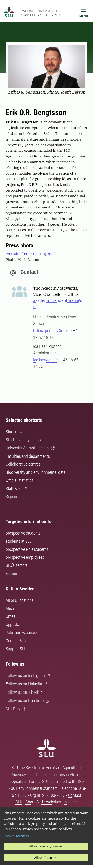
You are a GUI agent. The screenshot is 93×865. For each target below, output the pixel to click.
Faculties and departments (28, 456)
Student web (16, 431)
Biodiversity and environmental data (35, 472)
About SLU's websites (43, 801)
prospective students (23, 533)
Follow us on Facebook (25, 700)
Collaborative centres (23, 464)
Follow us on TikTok (22, 692)
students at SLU (19, 541)
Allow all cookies (45, 858)
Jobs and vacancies (22, 632)
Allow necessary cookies (45, 846)
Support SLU (16, 648)
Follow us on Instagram (25, 675)
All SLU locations (20, 600)
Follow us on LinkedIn (24, 683)
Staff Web (14, 488)
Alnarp (11, 608)
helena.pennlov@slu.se (52, 330)
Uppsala (12, 624)
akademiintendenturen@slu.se (58, 303)
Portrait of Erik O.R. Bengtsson (31, 254)
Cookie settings (16, 836)
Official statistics (19, 480)
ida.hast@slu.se (46, 359)
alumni (11, 573)
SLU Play (13, 708)
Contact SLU (16, 640)
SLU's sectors (17, 565)
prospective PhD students (27, 549)
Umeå (10, 616)
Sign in (11, 496)
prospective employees (25, 557)
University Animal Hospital (28, 447)
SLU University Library (24, 439)
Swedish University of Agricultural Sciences (40, 13)
